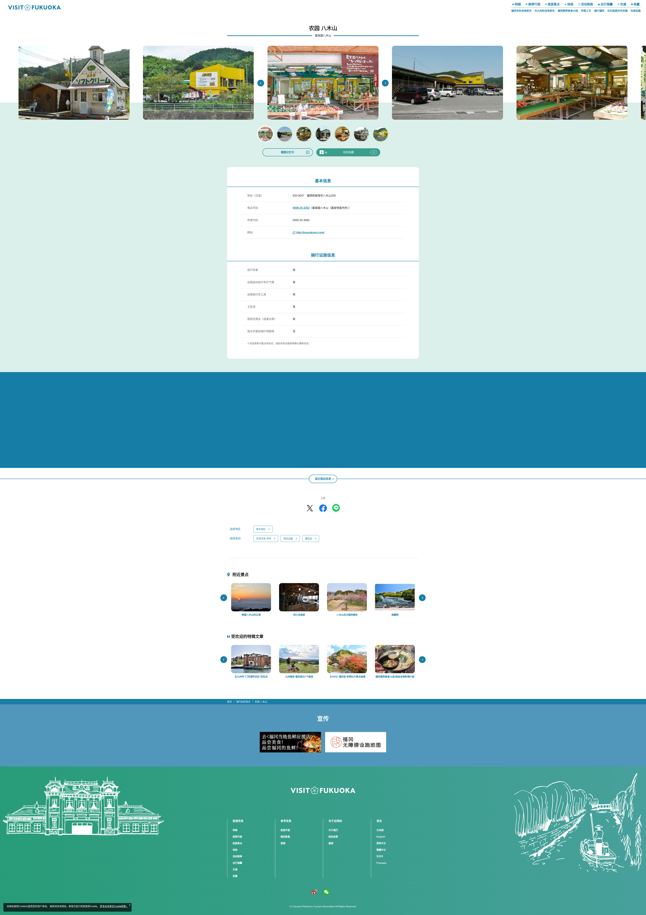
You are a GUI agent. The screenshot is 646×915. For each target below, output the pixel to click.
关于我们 (333, 830)
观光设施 (288, 538)
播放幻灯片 (287, 152)
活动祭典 (587, 4)
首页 (229, 701)
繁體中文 (381, 849)
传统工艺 (586, 10)
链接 (331, 843)
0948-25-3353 (301, 207)
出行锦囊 (607, 4)
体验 (570, 4)
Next (385, 83)
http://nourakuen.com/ (310, 232)
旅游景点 (554, 4)
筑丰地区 (261, 529)
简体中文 (381, 843)
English (380, 836)
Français (381, 863)
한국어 (379, 856)
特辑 (518, 4)
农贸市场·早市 (263, 538)
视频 (283, 843)
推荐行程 (534, 4)
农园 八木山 (261, 701)
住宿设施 (636, 10)
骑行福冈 (599, 10)
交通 (623, 4)
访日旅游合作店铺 (617, 10)
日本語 (380, 830)
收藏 (637, 4)
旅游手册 (285, 830)
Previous (260, 83)
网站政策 (333, 836)
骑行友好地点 (243, 701)
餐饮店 (308, 538)
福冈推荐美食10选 (568, 10)
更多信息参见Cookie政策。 (114, 906)
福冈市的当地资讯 (521, 10)
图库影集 (285, 836)
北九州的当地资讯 (544, 10)
